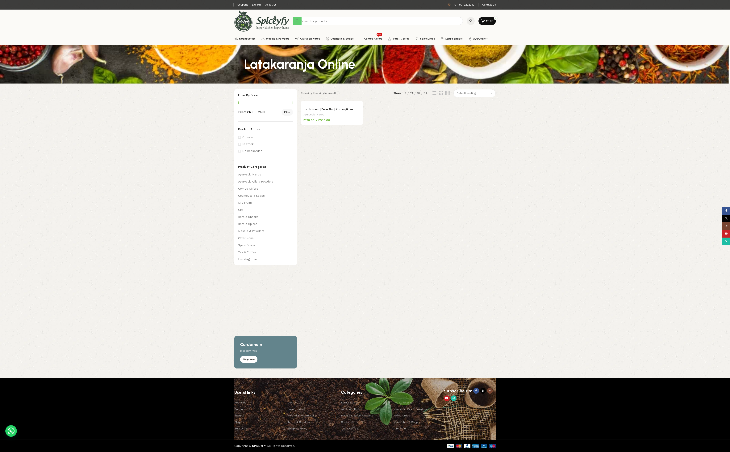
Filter (287, 112)
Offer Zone (246, 238)
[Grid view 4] (447, 93)
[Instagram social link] (490, 391)
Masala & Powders (251, 231)
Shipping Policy (297, 428)
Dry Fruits (245, 202)
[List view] (434, 93)
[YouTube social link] (447, 398)
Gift (240, 210)
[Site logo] (261, 21)
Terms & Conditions (300, 422)
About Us (240, 402)
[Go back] (239, 64)
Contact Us (295, 402)
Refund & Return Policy (302, 415)
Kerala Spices (247, 224)
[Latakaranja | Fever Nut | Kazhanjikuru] (332, 103)
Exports (239, 415)
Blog (237, 422)
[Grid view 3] (441, 93)
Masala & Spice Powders (357, 415)
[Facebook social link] (476, 391)
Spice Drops (246, 245)
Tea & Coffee (247, 252)
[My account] (471, 21)
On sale (247, 137)
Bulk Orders (241, 428)
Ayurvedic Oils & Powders (255, 181)
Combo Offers (248, 188)
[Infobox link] (461, 4)
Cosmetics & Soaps (251, 195)
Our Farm (240, 409)
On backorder (252, 151)
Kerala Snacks (248, 217)
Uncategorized (248, 259)
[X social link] (483, 391)
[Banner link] (265, 318)
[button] (11, 431)
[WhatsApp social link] (454, 398)
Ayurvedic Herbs (249, 174)
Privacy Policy (296, 409)
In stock (248, 144)
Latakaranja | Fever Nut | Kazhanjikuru (328, 109)
